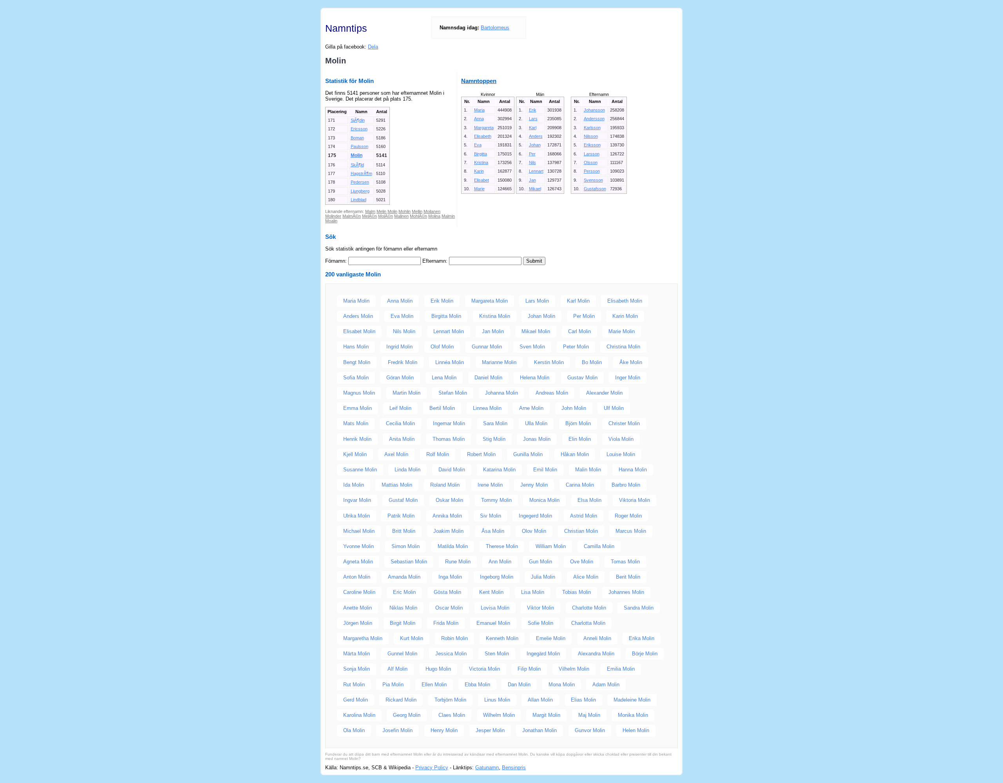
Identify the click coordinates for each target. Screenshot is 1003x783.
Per (532, 154)
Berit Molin (628, 577)
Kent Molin (491, 592)
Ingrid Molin (399, 347)
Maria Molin (356, 301)
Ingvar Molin (357, 500)
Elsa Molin (589, 500)
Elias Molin (583, 700)
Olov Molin (534, 531)
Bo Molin (592, 362)
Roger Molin (628, 516)
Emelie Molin (550, 638)
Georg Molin (406, 715)
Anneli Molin (597, 638)
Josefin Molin (397, 730)
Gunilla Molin (528, 454)
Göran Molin (400, 378)
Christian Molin (581, 531)
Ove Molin (581, 562)
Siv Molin (490, 516)
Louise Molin (621, 454)
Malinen (401, 216)
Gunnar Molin (487, 347)
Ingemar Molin (449, 423)
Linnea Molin (487, 408)
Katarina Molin (499, 470)
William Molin (551, 546)
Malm (370, 211)
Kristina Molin (494, 316)
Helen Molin (636, 730)
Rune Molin (458, 562)
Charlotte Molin (589, 608)
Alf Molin (397, 669)
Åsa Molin (493, 531)
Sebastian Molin (409, 562)
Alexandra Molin (596, 654)
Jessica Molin (451, 654)
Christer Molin (624, 423)
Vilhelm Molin (574, 669)
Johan (535, 145)
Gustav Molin (582, 378)
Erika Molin (641, 638)
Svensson (593, 180)
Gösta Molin (447, 592)
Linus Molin (497, 700)
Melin (381, 211)
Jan (532, 180)
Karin (479, 171)
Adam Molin (605, 684)
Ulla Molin (536, 423)
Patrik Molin (401, 516)
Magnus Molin (359, 393)
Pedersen (360, 182)
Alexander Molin (604, 393)
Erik (532, 110)
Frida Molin (445, 623)
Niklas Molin (403, 608)
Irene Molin (490, 485)
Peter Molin (576, 347)
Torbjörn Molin (450, 700)
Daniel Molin (488, 378)
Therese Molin (502, 546)
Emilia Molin (621, 669)
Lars (533, 118)
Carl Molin (579, 331)
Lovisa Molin (495, 608)
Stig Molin (494, 439)
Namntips (346, 28)
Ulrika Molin (356, 516)
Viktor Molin (540, 608)
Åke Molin (630, 362)
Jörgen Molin (357, 623)
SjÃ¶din (358, 120)
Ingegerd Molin (535, 516)
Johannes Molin (626, 592)
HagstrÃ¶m (361, 173)
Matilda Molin (453, 546)
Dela (373, 47)
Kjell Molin (355, 454)
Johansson (594, 110)
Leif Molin (400, 408)
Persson (592, 171)
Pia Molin (393, 684)
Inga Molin (450, 577)
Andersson (594, 118)
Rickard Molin (401, 700)
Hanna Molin (633, 470)
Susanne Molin (360, 470)
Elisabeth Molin (624, 301)
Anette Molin (357, 608)
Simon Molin (405, 546)
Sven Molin (532, 347)
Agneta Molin (358, 562)
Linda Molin (407, 470)
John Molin (573, 408)
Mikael (535, 188)
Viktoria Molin (634, 500)
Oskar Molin (449, 500)
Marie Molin (621, 331)
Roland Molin (445, 485)
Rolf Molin (437, 454)
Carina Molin (580, 485)
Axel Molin (396, 454)
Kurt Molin (411, 638)
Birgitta (480, 154)
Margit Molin (546, 715)
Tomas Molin (625, 562)
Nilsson (591, 136)
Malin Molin (588, 470)
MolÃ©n (385, 216)
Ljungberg (360, 191)
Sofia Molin (356, 378)
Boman (357, 137)
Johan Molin (541, 316)
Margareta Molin (489, 301)
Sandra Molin (639, 608)
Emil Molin (545, 470)
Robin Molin (454, 638)
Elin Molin (579, 439)
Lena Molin (444, 378)
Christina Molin (623, 347)
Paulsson (359, 146)
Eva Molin (402, 316)
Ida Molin (353, 485)
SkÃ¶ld (357, 164)
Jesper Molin (490, 730)
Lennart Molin (448, 331)
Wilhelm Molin (499, 715)
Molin (356, 155)
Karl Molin (578, 301)
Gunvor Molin (590, 730)
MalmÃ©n (351, 216)
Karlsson (592, 127)
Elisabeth (482, 136)
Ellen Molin (434, 684)
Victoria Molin (484, 669)
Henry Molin (444, 730)
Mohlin (404, 211)
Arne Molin (531, 408)
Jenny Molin (534, 485)
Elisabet (481, 180)
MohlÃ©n (418, 216)
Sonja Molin (356, 669)
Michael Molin (359, 531)
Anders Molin (358, 316)
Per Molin (584, 316)
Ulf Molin (614, 408)
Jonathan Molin (539, 730)
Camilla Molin (599, 546)
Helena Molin (534, 378)
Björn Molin (578, 423)
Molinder (333, 216)
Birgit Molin (402, 623)
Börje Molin (644, 654)
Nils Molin (404, 331)
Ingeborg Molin (496, 577)
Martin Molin (406, 393)
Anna (479, 118)
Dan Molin (519, 684)
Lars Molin (537, 301)
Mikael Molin (535, 331)
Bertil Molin (442, 408)
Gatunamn (487, 767)
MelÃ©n (369, 216)
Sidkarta (668, 767)
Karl (532, 127)
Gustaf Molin (403, 500)
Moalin (331, 220)
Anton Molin (356, 577)
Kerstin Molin (549, 362)
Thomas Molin (449, 439)
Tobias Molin (576, 592)
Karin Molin (625, 316)
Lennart (536, 171)
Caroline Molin (359, 592)
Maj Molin (589, 715)
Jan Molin (493, 331)
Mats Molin (355, 423)
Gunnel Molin (402, 654)
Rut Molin (354, 684)
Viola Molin (621, 439)
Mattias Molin (397, 485)
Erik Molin (442, 301)
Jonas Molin (536, 439)
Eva (478, 145)
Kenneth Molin (502, 638)
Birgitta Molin (446, 316)
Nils (532, 162)
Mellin (417, 211)
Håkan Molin (575, 454)
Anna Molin (400, 301)
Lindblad (358, 199)
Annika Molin (447, 516)
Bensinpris (514, 767)
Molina (434, 216)
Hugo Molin (438, 669)
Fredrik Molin (402, 362)
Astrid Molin (583, 516)
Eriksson (592, 145)
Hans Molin (356, 347)
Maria (479, 110)
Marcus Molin (631, 531)
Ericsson (359, 128)
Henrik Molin (357, 439)
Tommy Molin (496, 500)
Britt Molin (403, 531)
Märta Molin (356, 654)
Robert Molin (481, 454)
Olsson (590, 162)
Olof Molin (442, 347)
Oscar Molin (449, 608)
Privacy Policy (431, 767)
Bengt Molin (356, 362)
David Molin (451, 470)
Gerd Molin (355, 700)
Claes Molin (451, 715)
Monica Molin (544, 500)
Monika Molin (633, 715)
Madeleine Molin (632, 700)
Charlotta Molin (588, 623)
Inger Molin (627, 378)
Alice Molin (585, 577)
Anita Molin (402, 439)
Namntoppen (478, 81)
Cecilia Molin (400, 423)
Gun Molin (540, 562)
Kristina (481, 162)
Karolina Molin (359, 715)
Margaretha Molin (362, 638)
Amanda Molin (404, 577)
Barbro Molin (626, 485)
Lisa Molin (532, 592)
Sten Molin (497, 654)
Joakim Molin (448, 531)
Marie (479, 188)
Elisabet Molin (359, 331)
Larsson (591, 154)
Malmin (448, 216)
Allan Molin (540, 700)
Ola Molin (354, 730)
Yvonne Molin (358, 546)
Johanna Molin (501, 393)
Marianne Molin (499, 362)
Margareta (484, 127)
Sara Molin (495, 423)
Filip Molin (529, 669)
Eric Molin (404, 592)
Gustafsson (595, 188)
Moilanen (432, 211)
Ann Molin (500, 562)
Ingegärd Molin (543, 654)
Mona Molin (562, 684)
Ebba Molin (477, 684)
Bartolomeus (495, 28)
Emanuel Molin (493, 623)
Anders (536, 136)
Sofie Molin (540, 623)
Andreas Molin (552, 393)
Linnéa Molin (449, 362)
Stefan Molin (452, 393)
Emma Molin (357, 408)
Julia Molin (543, 577)
